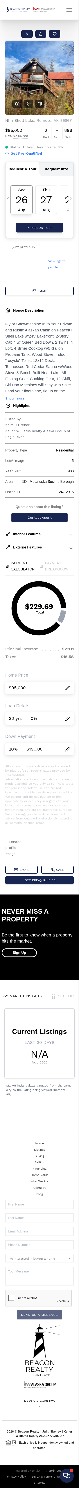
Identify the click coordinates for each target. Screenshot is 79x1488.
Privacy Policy (16, 1476)
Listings (39, 1149)
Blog (39, 1194)
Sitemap (39, 1482)
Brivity (36, 1470)
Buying (39, 1156)
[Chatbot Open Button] (67, 1476)
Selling (39, 1162)
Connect (39, 1187)
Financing (40, 1168)
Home (39, 1143)
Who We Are (39, 1181)
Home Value (39, 1175)
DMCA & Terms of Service (49, 1476)
